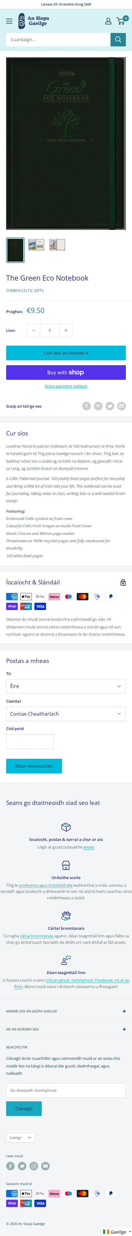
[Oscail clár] (9, 21)
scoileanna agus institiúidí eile (45, 885)
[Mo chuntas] (108, 21)
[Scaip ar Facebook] (86, 406)
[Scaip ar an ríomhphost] (121, 406)
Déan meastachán (34, 766)
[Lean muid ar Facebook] (10, 1166)
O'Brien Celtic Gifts (25, 290)
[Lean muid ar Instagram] (33, 1166)
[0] (121, 21)
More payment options (66, 386)
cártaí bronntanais (36, 936)
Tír (8, 673)
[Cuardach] (118, 39)
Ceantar (13, 701)
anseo (88, 847)
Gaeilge (15, 1137)
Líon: (11, 330)
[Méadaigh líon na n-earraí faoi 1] (66, 330)
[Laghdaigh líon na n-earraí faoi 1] (33, 330)
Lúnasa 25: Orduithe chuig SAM (66, 4)
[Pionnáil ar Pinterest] (98, 406)
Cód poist (15, 728)
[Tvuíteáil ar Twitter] (110, 406)
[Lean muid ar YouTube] (45, 1166)
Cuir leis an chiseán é (66, 353)
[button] (117, 1232)
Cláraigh (24, 1108)
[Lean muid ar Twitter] (22, 1166)
